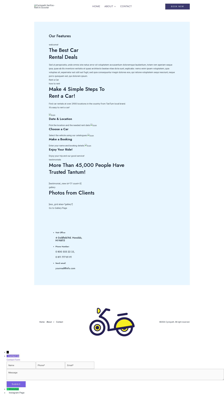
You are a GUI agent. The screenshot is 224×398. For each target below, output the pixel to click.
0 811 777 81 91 (63, 257)
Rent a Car (54, 80)
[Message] (115, 379)
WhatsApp (14, 389)
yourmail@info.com (65, 268)
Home (96, 6)
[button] (114, 6)
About (108, 6)
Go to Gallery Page (58, 208)
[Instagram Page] (8, 392)
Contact (126, 6)
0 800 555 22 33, (65, 251)
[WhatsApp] (8, 389)
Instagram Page (16, 392)
